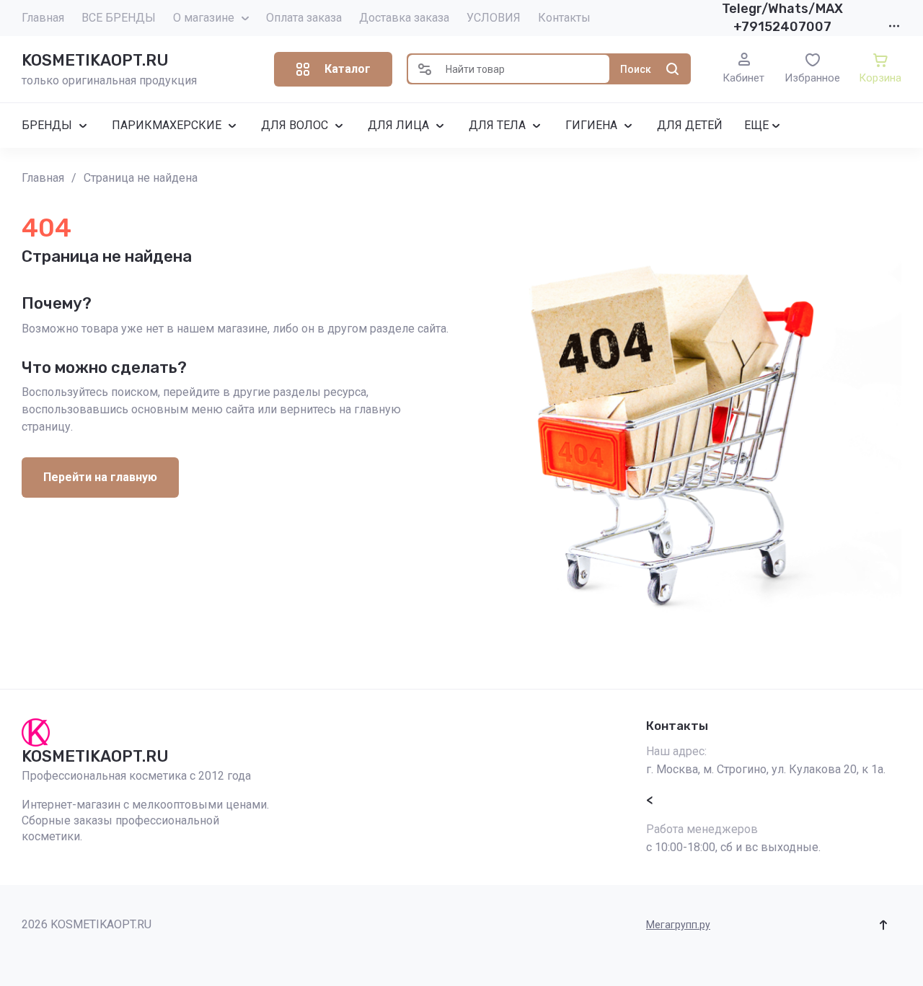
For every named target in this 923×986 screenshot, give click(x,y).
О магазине (203, 18)
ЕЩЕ (756, 125)
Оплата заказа (304, 18)
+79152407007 (782, 27)
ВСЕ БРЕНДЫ (118, 18)
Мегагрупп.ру (678, 924)
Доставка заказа (404, 18)
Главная (43, 18)
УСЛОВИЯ (494, 18)
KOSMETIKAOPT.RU (95, 60)
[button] (333, 69)
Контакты (564, 18)
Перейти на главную (100, 477)
